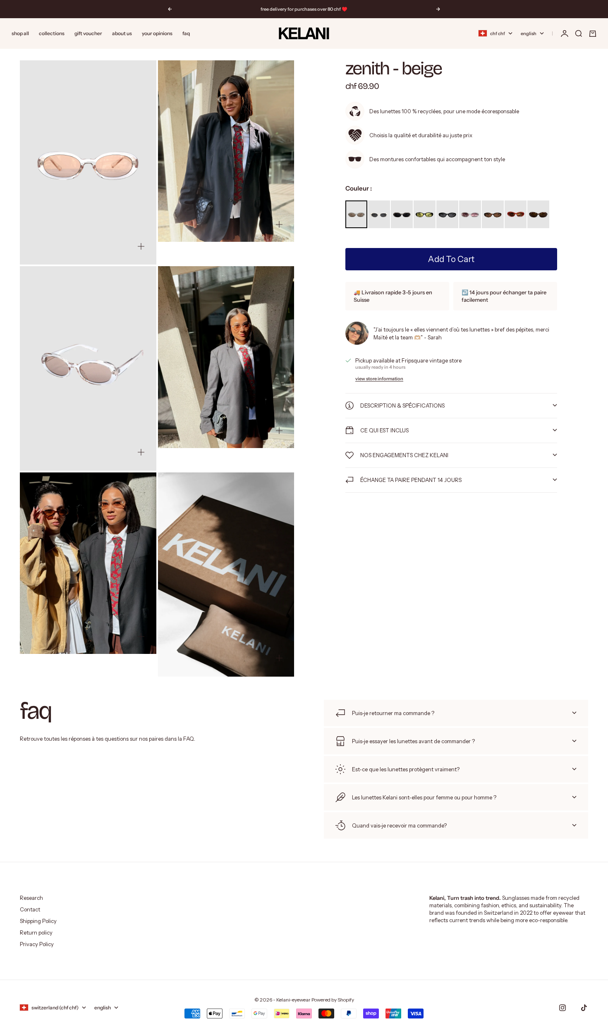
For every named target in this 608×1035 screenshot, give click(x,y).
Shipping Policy (38, 921)
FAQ (186, 33)
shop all (20, 33)
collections (52, 33)
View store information (379, 379)
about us (122, 33)
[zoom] (141, 246)
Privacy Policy (37, 944)
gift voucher (88, 33)
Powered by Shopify (332, 1000)
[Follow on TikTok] (584, 1008)
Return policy (36, 932)
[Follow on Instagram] (562, 1008)
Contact (30, 909)
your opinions (157, 33)
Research (31, 897)
